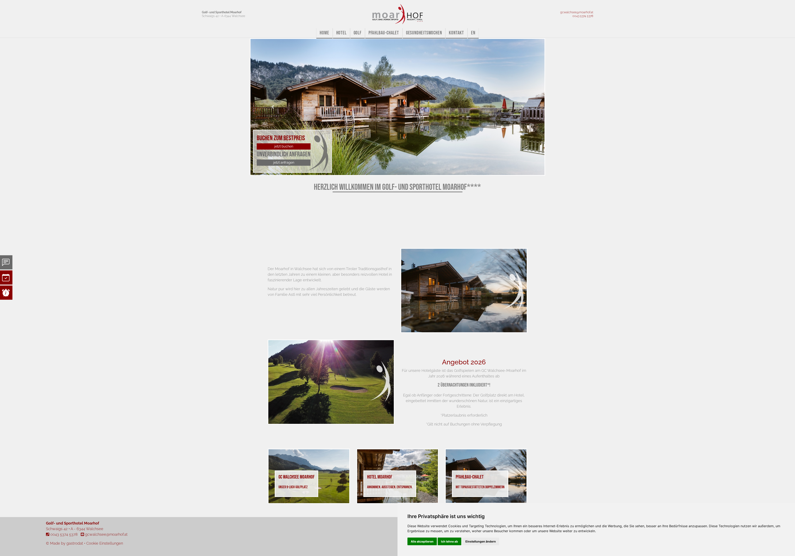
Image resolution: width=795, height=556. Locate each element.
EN (473, 33)
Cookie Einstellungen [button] (104, 543)
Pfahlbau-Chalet (384, 33)
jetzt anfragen (283, 162)
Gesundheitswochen (424, 33)
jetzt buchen (283, 146)
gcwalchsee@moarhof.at (576, 12)
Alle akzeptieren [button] (422, 541)
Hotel (341, 33)
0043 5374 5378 (582, 16)
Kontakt (456, 33)
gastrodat (74, 543)
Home (324, 33)
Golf (357, 33)
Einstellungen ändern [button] (480, 541)
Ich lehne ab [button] (449, 541)
